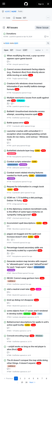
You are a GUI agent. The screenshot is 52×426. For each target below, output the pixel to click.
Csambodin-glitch (18, 126)
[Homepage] (26, 4)
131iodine (16, 331)
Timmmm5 (15, 242)
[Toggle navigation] (4, 4)
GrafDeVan (16, 118)
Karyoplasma (16, 93)
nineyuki (15, 64)
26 (26, 382)
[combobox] (25, 43)
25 (22, 382)
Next (31, 382)
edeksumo (15, 168)
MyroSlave (16, 229)
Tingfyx (14, 78)
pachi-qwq (16, 145)
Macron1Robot (17, 273)
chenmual (15, 218)
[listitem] (26, 60)
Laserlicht (12, 36)
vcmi (7, 11)
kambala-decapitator (20, 317)
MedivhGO (16, 295)
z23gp (14, 204)
